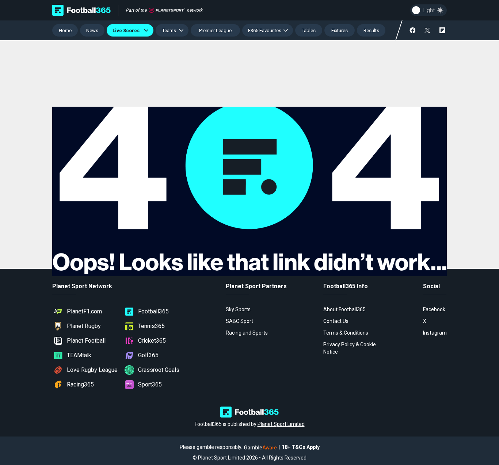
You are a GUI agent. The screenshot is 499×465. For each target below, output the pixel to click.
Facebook (434, 309)
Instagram (435, 333)
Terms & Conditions (345, 333)
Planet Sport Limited (281, 424)
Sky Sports (238, 309)
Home (65, 30)
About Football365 (344, 309)
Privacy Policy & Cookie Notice (349, 348)
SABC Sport (239, 321)
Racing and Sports (247, 333)
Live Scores (127, 30)
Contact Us (335, 321)
